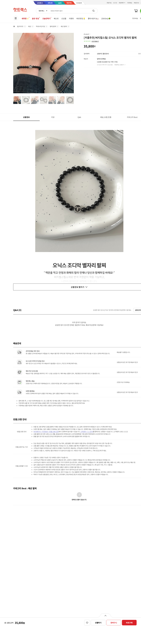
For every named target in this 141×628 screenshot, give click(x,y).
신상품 (63, 18)
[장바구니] (136, 11)
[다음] (74, 64)
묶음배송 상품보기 (119, 65)
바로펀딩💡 (80, 18)
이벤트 (71, 18)
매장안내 (136, 3)
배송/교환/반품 (105, 117)
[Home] (14, 26)
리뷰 (53, 117)
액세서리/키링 (40, 26)
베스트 (56, 18)
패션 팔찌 (64, 26)
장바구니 (113, 622)
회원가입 (109, 3)
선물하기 (98, 622)
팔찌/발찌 (53, 26)
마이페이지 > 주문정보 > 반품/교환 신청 (46, 431)
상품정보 (26, 117)
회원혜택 (121, 3)
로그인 (115, 3)
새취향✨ (25, 18)
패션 (29, 26)
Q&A (79, 117)
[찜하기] (87, 623)
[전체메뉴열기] (15, 18)
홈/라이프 (20, 26)
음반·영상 (35, 18)
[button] (91, 41)
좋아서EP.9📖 (93, 18)
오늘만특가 (46, 18)
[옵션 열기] (105, 615)
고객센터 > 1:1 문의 (86, 431)
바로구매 (129, 622)
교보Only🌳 (106, 18)
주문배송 (129, 3)
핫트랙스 (41, 11)
